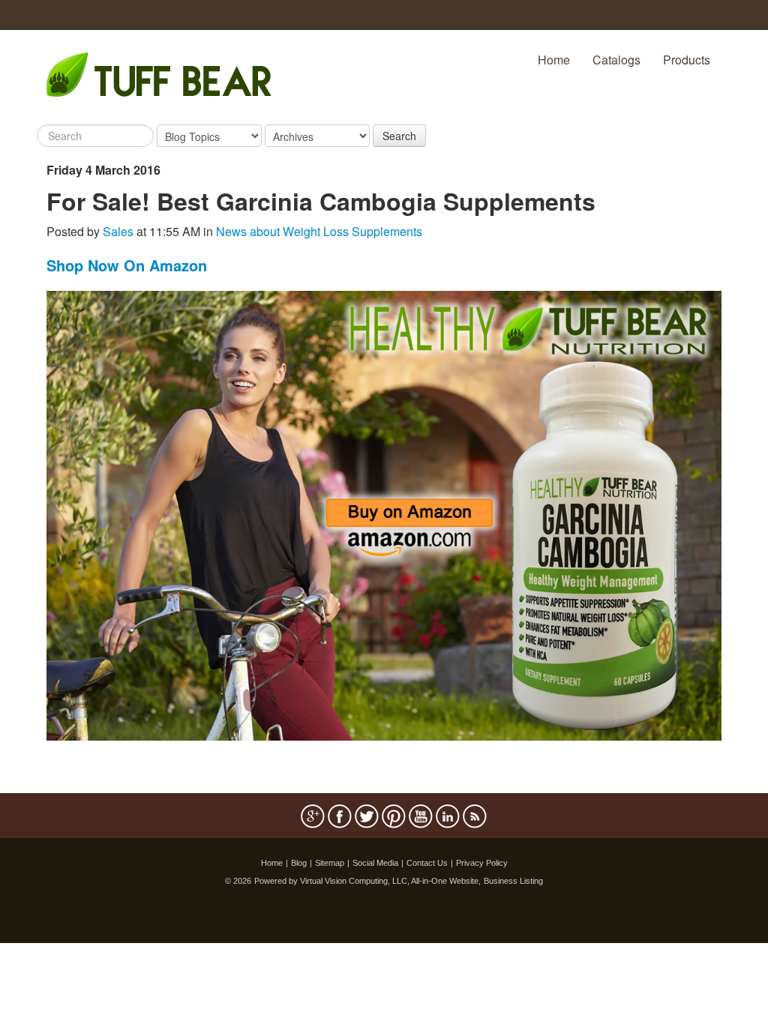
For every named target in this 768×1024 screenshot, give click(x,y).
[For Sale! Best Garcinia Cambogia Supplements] (384, 513)
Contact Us (427, 862)
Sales (118, 231)
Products (686, 59)
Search (399, 135)
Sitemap (329, 862)
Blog (299, 862)
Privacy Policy (482, 862)
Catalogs (616, 59)
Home (554, 59)
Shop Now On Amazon (126, 265)
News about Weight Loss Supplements (319, 231)
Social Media (375, 862)
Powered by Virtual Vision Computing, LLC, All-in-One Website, (367, 880)
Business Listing (513, 880)
